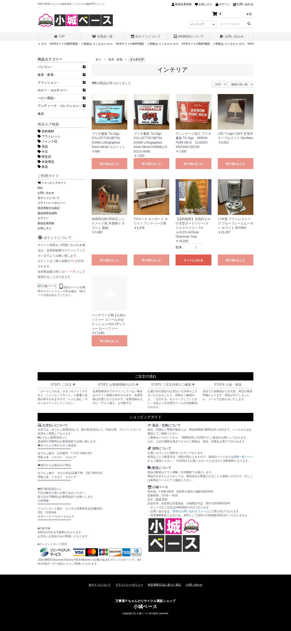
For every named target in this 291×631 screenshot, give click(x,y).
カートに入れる (193, 260)
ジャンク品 (49, 141)
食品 (41, 114)
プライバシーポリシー (51, 202)
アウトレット (51, 136)
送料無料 (47, 131)
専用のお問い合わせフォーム (190, 511)
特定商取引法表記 (49, 208)
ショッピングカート (53, 182)
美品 (44, 146)
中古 (44, 152)
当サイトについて (147, 36)
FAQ (40, 187)
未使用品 (47, 162)
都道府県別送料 (47, 213)
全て (98, 59)
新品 (44, 167)
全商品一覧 (104, 36)
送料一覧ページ (243, 456)
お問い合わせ (234, 36)
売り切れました (109, 163)
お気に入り (44, 228)
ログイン (43, 218)
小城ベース (145, 606)
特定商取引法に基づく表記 (164, 584)
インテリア (137, 59)
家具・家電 (115, 59)
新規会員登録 (46, 223)
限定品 (46, 156)
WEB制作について (190, 36)
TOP (61, 36)
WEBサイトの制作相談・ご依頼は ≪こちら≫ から (73, 43)
